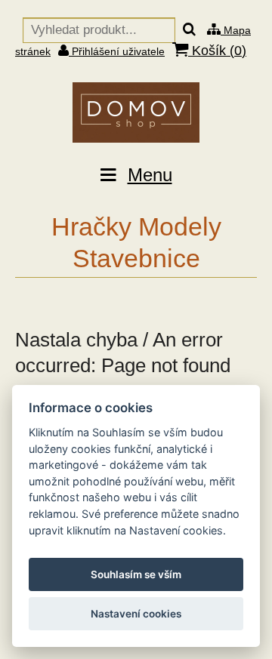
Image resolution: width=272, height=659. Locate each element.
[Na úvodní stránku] (136, 112)
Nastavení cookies (136, 614)
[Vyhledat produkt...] (189, 30)
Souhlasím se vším (136, 574)
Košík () (217, 50)
